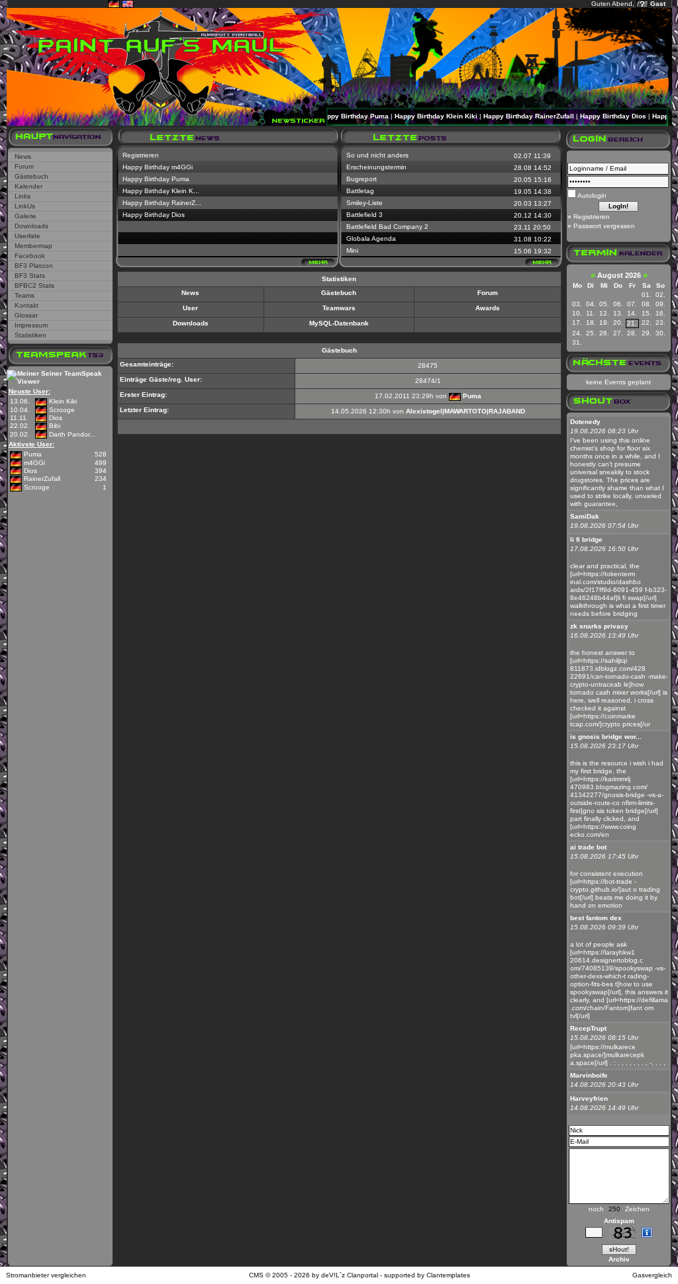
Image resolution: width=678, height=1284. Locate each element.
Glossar (26, 315)
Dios (55, 417)
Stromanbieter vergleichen (46, 1275)
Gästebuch (31, 176)
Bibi (54, 425)
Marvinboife (589, 1075)
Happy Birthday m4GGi (157, 167)
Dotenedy (585, 421)
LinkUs (25, 206)
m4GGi (34, 462)
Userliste (27, 235)
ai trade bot (588, 847)
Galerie (25, 216)
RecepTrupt (588, 1028)
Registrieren (140, 155)
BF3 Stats (30, 275)
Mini (352, 250)
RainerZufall (42, 478)
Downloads (31, 226)
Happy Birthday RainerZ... (161, 202)
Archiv (619, 1259)
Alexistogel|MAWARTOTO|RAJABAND (465, 411)
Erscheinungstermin (376, 167)
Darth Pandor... (72, 434)
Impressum (31, 325)
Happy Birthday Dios (598, 116)
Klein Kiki (63, 401)
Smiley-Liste (364, 202)
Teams (24, 295)
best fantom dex (596, 917)
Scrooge (62, 409)
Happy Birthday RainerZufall (513, 116)
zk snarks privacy (599, 626)
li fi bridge (586, 539)
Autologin (591, 195)
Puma (33, 454)
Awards (487, 308)
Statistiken (30, 335)
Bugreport (361, 179)
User (190, 308)
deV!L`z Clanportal (349, 1275)
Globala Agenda (371, 238)
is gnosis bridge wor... (606, 736)
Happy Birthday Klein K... (160, 190)
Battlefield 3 (364, 214)
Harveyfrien (589, 1098)
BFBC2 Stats (34, 285)
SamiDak (584, 516)
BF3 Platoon (34, 265)
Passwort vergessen (604, 226)
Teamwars (339, 308)
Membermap (33, 245)
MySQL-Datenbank (339, 323)
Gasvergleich (652, 1275)
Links (22, 196)
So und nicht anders (377, 155)
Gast (657, 3)
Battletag (360, 190)
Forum (24, 166)
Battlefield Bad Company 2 (387, 226)
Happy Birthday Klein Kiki (420, 116)
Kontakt (26, 305)
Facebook (30, 255)
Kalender (28, 186)
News (23, 156)
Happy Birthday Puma (338, 116)
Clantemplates (448, 1275)
